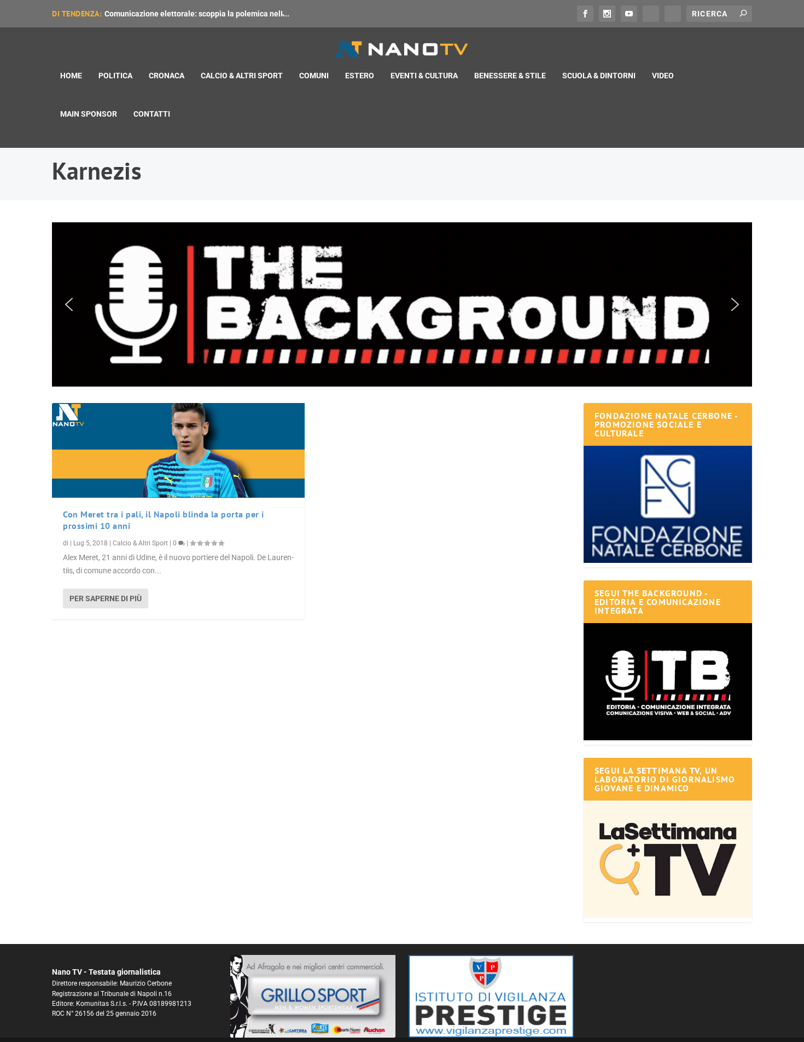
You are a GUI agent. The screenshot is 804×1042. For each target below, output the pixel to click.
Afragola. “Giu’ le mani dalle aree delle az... (179, 13)
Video (663, 75)
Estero (359, 75)
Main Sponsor (88, 114)
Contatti (151, 114)
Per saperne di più (105, 598)
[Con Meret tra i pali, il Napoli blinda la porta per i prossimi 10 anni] (178, 450)
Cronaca (166, 75)
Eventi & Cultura (424, 75)
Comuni (314, 75)
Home (71, 75)
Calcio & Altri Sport (242, 75)
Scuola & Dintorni (599, 75)
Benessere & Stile (510, 75)
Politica (115, 75)
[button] (402, 304)
